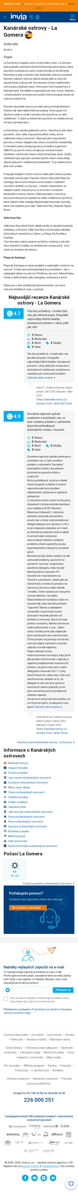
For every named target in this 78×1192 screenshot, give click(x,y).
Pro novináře (12, 1065)
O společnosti (40, 1070)
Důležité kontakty (18, 797)
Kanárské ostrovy (53, 399)
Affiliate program (34, 1065)
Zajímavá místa (17, 807)
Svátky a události (18, 802)
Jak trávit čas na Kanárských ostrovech (30, 811)
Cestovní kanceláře (16, 1034)
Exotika (69, 1034)
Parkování (17, 1039)
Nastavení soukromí (46, 1078)
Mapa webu (53, 1057)
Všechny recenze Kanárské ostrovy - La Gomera (44, 742)
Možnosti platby (54, 1052)
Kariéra (52, 1065)
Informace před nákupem (42, 1048)
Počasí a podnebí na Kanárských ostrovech (47, 883)
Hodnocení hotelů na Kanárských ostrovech (32, 846)
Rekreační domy (60, 1039)
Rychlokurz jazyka (18, 831)
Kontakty (57, 1070)
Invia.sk (25, 1166)
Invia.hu (35, 1166)
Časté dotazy (14, 1048)
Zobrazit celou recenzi (40, 377)
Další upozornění (17, 841)
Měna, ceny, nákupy (19, 787)
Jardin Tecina (60, 732)
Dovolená (37, 1034)
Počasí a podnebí (18, 772)
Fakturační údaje (30, 1052)
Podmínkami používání (45, 1009)
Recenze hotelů (36, 1039)
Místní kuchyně (16, 836)
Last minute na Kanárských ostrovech (29, 777)
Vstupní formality (18, 767)
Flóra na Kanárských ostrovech (25, 821)
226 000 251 (39, 1100)
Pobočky (66, 1065)
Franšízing (21, 1070)
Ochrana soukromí (18, 1078)
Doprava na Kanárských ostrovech (27, 826)
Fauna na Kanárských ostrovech (26, 816)
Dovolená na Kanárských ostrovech (28, 782)
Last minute (54, 1034)
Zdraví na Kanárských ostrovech (26, 792)
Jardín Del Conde (62, 403)
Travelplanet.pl (50, 1166)
